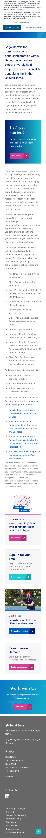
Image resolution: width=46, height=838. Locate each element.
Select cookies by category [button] (23, 22)
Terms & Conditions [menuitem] (15, 815)
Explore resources (19, 667)
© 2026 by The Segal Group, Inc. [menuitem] (15, 810)
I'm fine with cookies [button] (12, 27)
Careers (9, 777)
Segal (8, 739)
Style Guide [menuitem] (11, 822)
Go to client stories (19, 631)
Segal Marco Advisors (22, 739)
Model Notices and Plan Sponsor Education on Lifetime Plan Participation (24, 455)
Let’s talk (16, 156)
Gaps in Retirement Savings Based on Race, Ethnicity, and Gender (23, 413)
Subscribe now (17, 577)
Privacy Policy (19, 9)
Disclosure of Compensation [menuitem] (13, 827)
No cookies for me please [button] (32, 27)
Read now (15, 538)
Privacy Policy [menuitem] (12, 819)
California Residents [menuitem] (15, 833)
